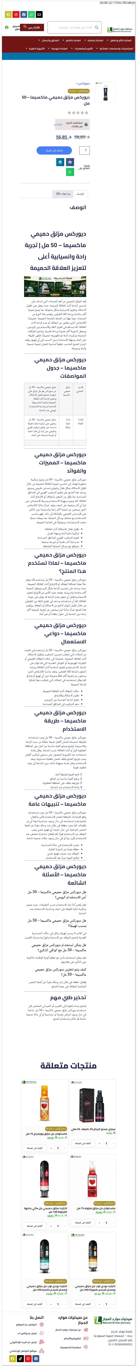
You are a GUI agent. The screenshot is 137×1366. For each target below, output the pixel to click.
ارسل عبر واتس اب (27, 1333)
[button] (70, 162)
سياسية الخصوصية (70, 1347)
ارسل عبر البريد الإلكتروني (23, 1342)
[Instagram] (15, 14)
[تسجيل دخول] (6, 27)
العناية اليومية (59, 48)
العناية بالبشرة (95, 40)
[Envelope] (39, 14)
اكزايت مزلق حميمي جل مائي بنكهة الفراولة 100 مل (45, 1210)
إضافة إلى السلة (54, 150)
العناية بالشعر (73, 40)
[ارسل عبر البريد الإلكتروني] (41, 1342)
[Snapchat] (8, 14)
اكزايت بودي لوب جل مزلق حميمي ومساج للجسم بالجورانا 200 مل (95, 1288)
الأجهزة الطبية (37, 48)
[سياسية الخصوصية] (86, 1347)
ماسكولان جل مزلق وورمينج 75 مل (46, 1133)
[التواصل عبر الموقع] (41, 1324)
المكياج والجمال (50, 40)
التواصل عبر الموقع (26, 1324)
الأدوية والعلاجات (83, 48)
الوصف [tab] (80, 194)
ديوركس (84, 83)
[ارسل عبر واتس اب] (41, 1333)
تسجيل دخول (16, 27)
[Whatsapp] (31, 14)
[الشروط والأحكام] (86, 1338)
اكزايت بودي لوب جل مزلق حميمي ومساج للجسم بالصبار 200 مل (47, 1288)
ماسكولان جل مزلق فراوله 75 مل (96, 1208)
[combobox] (74, 27)
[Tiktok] (20, 1358)
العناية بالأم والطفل (120, 40)
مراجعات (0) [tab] (63, 194)
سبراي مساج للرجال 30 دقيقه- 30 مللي (93, 1129)
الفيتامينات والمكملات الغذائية (116, 48)
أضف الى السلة (83, 1143)
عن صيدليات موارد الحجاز (68, 1329)
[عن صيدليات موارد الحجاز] (86, 1329)
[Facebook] (23, 14)
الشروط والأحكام (72, 1338)
